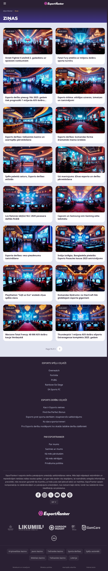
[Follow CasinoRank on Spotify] (63, 495)
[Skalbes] (74, 527)
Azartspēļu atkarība (69, 567)
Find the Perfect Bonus (54, 412)
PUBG (54, 380)
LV (53, 502)
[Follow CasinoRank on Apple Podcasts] (69, 495)
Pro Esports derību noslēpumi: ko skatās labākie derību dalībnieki (54, 426)
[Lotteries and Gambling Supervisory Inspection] (10, 527)
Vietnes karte (90, 567)
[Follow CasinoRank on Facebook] (38, 495)
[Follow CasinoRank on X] (50, 495)
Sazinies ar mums (54, 449)
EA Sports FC (54, 389)
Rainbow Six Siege (54, 384)
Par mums (54, 444)
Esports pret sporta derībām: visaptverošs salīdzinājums (54, 416)
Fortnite (54, 375)
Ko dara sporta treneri (54, 421)
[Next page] (59, 349)
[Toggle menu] (4, 3)
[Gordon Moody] (57, 527)
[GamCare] (91, 527)
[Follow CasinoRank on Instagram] (44, 495)
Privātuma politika (54, 463)
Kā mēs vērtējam (54, 458)
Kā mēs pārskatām (54, 453)
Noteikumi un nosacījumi (21, 567)
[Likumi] (31, 527)
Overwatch (54, 370)
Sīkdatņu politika (46, 567)
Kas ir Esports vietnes (54, 407)
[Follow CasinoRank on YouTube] (57, 495)
